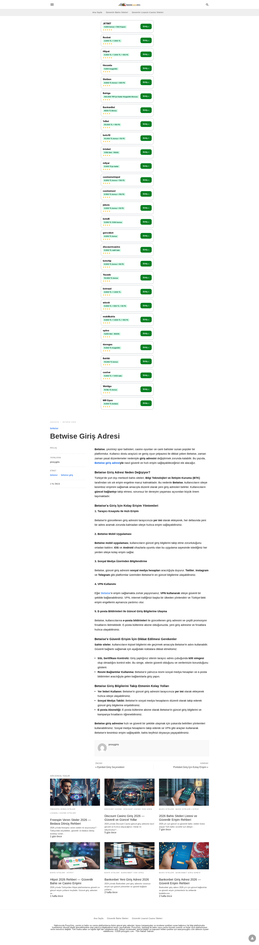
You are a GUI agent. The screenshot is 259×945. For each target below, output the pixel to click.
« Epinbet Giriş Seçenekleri (109, 767)
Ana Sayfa (97, 12)
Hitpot (70, 872)
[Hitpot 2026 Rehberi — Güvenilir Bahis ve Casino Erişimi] (75, 855)
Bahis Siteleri (166, 809)
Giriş (146, 26)
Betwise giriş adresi (107, 462)
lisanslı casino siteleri (63, 813)
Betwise (105, 593)
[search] (207, 4)
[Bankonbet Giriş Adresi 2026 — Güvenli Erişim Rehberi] (184, 855)
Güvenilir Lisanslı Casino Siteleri (148, 12)
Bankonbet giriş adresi (188, 872)
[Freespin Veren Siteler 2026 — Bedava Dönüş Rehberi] (75, 792)
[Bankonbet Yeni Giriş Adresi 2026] (129, 855)
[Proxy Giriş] (129, 4)
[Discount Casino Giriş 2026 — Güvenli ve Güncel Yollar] (129, 792)
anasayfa (54, 422)
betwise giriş (69, 422)
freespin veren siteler (62, 809)
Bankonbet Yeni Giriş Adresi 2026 (126, 879)
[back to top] (252, 938)
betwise (54, 428)
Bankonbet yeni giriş (132, 872)
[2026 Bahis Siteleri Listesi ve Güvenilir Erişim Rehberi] (184, 792)
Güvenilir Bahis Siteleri (117, 12)
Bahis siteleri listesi (187, 809)
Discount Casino (113, 809)
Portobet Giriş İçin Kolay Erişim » (190, 767)
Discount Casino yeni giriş (138, 809)
